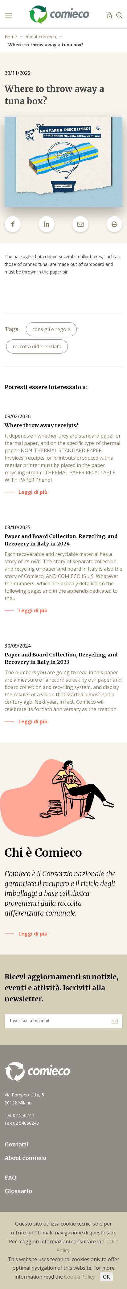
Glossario (18, 1191)
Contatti (17, 1144)
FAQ (10, 1177)
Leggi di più (32, 933)
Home (11, 37)
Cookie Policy (79, 1276)
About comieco (41, 37)
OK (106, 1276)
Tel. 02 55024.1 (20, 1115)
